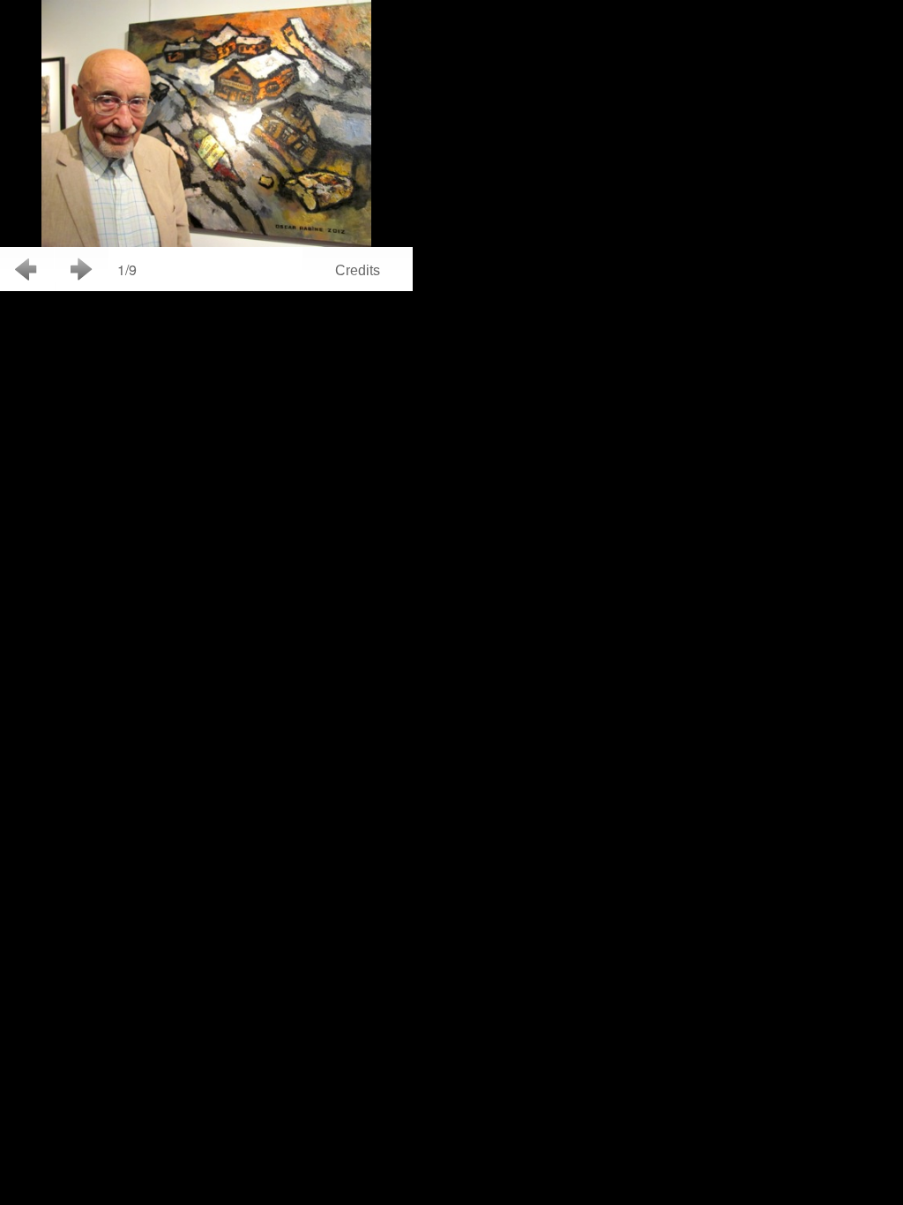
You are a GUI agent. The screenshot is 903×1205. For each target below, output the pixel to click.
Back (27, 269)
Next (81, 269)
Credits (357, 270)
